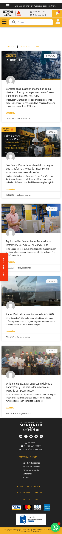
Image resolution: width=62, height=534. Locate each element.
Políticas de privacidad (31, 470)
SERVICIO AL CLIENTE (28, 457)
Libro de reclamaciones (31, 463)
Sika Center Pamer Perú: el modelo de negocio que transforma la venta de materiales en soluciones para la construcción (30, 168)
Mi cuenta (26, 477)
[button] (31, 457)
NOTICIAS (11, 47)
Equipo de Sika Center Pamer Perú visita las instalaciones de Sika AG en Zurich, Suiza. (28, 243)
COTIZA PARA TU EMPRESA (30, 492)
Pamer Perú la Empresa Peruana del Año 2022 (30, 314)
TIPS (37, 47)
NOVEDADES (25, 47)
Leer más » (10, 113)
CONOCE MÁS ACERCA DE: (30, 486)
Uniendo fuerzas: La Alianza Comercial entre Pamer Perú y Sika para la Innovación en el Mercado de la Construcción (29, 387)
